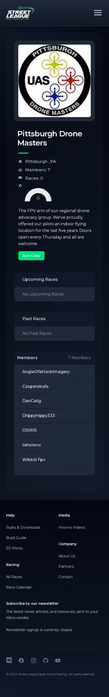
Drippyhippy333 (38, 415)
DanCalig (31, 400)
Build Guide (16, 538)
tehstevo (31, 445)
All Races (14, 577)
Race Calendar (19, 587)
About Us (67, 556)
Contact (66, 577)
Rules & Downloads (23, 527)
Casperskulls (35, 386)
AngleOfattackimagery (46, 371)
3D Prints (14, 548)
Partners (66, 566)
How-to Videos (72, 527)
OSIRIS (29, 430)
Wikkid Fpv (33, 459)
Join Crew (31, 255)
